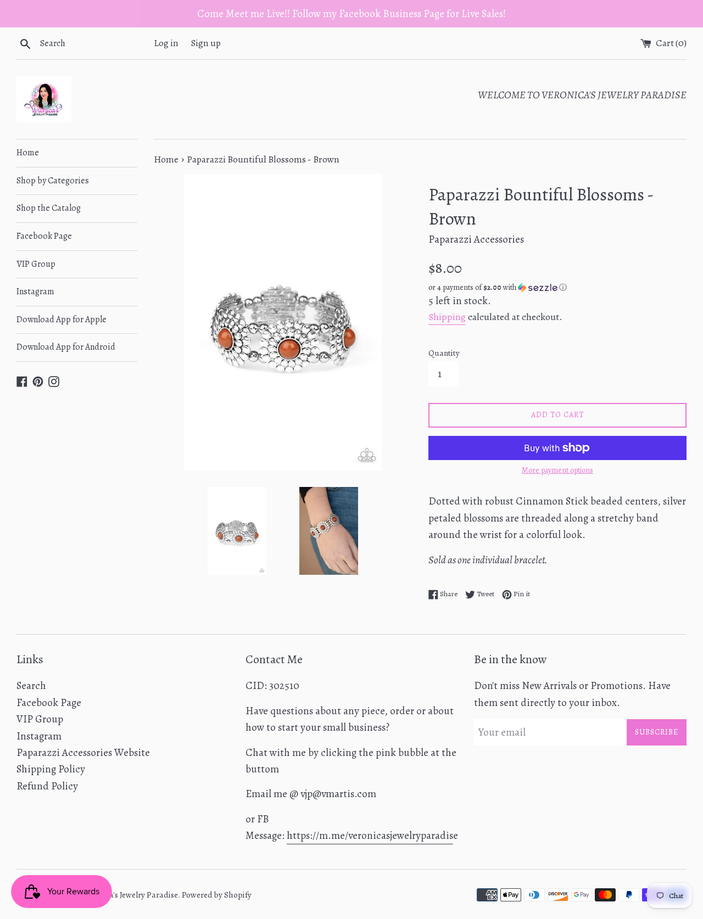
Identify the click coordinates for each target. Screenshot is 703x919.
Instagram (35, 291)
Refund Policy (47, 786)
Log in (166, 43)
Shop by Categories (52, 181)
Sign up (206, 43)
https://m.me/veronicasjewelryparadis (370, 835)
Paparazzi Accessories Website (83, 753)
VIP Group (35, 264)
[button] (557, 287)
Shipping (447, 316)
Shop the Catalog (48, 208)
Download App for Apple (61, 319)
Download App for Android (65, 347)
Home (27, 153)
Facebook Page (44, 236)
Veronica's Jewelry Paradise (130, 894)
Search (31, 686)
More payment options (557, 470)
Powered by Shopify (217, 894)
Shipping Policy (50, 769)
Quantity (444, 353)
